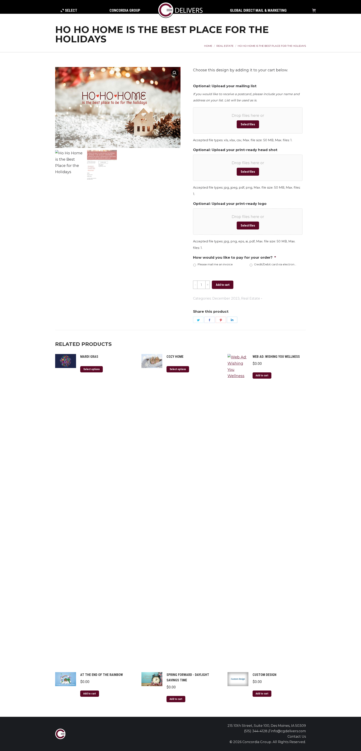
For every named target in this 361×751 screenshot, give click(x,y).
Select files (248, 124)
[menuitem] (69, 10)
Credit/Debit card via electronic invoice (275, 264)
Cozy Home (175, 357)
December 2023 (226, 298)
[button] (174, 73)
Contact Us (296, 736)
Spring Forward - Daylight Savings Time (188, 677)
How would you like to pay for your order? (234, 257)
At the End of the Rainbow (101, 675)
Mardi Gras (89, 357)
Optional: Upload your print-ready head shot (235, 150)
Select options (91, 369)
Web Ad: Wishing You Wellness (276, 357)
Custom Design (264, 675)
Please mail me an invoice (215, 264)
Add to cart (222, 284)
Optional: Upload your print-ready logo (230, 204)
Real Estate (250, 298)
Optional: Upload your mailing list (225, 86)
